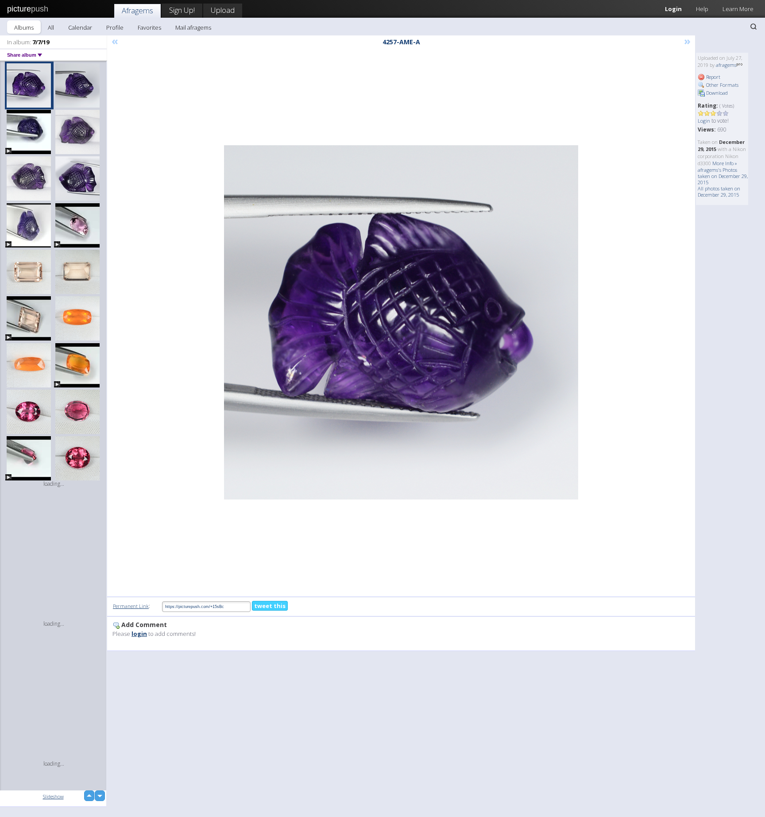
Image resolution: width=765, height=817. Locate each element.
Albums (24, 27)
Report (712, 77)
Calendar (80, 27)
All (51, 27)
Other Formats (721, 84)
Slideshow (53, 796)
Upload (223, 10)
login (139, 634)
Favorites (149, 27)
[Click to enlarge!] (401, 322)
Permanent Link (131, 606)
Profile (115, 27)
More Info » (724, 163)
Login (673, 9)
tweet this (270, 606)
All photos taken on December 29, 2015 (719, 191)
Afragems (137, 10)
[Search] (753, 26)
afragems (726, 65)
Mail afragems (193, 27)
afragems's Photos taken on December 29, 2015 (723, 176)
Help (702, 9)
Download (716, 92)
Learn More (737, 9)
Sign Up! (182, 10)
